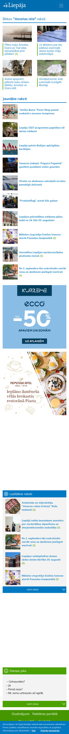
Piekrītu (44, 730)
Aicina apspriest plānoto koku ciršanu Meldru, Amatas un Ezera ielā (17, 83)
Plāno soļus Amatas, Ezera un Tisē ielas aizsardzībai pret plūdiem (17, 49)
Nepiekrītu (54, 730)
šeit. (34, 730)
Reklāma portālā (45, 714)
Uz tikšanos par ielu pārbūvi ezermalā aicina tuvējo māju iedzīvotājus (50, 49)
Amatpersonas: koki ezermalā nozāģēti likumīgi (51, 82)
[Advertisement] (34, 452)
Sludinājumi (21, 714)
